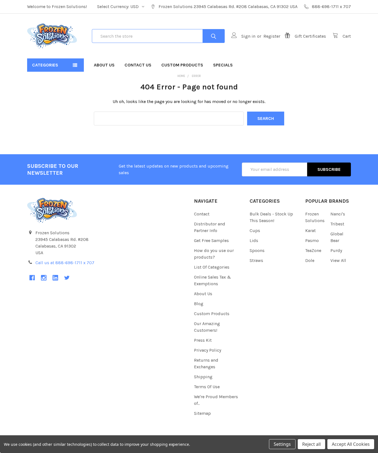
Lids (254, 240)
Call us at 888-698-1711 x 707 (64, 262)
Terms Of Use (207, 386)
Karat (310, 230)
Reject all (311, 444)
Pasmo (312, 240)
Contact (201, 214)
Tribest (337, 223)
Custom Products (182, 65)
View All (338, 260)
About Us (104, 65)
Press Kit (203, 340)
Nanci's (337, 214)
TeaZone (313, 250)
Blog (198, 303)
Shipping (203, 376)
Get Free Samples (211, 240)
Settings (282, 444)
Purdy (336, 250)
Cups (255, 230)
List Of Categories (211, 267)
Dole (309, 260)
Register (271, 36)
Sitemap (202, 413)
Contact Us (138, 65)
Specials (223, 65)
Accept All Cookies (351, 444)
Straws (256, 260)
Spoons (257, 250)
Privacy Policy (207, 350)
